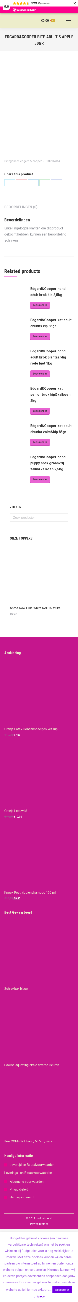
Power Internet (39, 1223)
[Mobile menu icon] (68, 20)
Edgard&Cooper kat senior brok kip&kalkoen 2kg (50, 394)
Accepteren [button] (62, 1289)
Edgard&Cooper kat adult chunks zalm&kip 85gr (51, 429)
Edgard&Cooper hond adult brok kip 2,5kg (47, 292)
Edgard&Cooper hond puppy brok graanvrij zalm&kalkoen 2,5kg (47, 463)
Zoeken (64, 517)
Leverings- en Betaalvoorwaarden (28, 1173)
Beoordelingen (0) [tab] (20, 207)
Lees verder (40, 305)
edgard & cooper (31, 161)
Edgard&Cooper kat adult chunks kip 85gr (51, 323)
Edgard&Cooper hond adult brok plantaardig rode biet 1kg (48, 357)
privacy (39, 1296)
